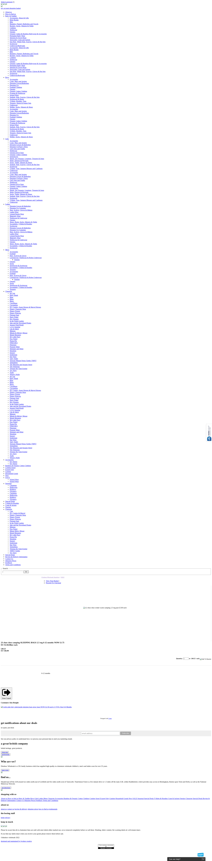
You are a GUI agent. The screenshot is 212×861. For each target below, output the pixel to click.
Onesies (183, 798)
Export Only (104, 798)
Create (110, 718)
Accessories (59, 798)
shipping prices (33, 809)
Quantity (179, 658)
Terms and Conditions (50, 800)
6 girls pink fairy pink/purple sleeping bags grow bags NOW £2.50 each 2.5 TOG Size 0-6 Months (35, 709)
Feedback (39, 800)
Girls (36, 798)
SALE (62, 577)
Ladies (41, 798)
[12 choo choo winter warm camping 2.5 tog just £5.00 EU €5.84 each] (101, 637)
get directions (6, 788)
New (130, 798)
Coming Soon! (95, 798)
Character (51, 798)
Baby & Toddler (24, 798)
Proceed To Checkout (53, 583)
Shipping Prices (30, 800)
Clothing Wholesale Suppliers (50, 577)
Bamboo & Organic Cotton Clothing (77, 798)
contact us (10, 809)
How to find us (13, 798)
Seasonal (140, 798)
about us (4, 809)
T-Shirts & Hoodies (161, 798)
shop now (5, 752)
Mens (46, 798)
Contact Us (20, 800)
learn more (5, 770)
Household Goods (122, 798)
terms (3, 818)
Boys (32, 798)
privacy (7, 818)
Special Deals (149, 798)
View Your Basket (52, 581)
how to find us (44, 809)
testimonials (5, 754)
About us (4, 798)
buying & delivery (21, 809)
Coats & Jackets (174, 798)
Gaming (112, 798)
